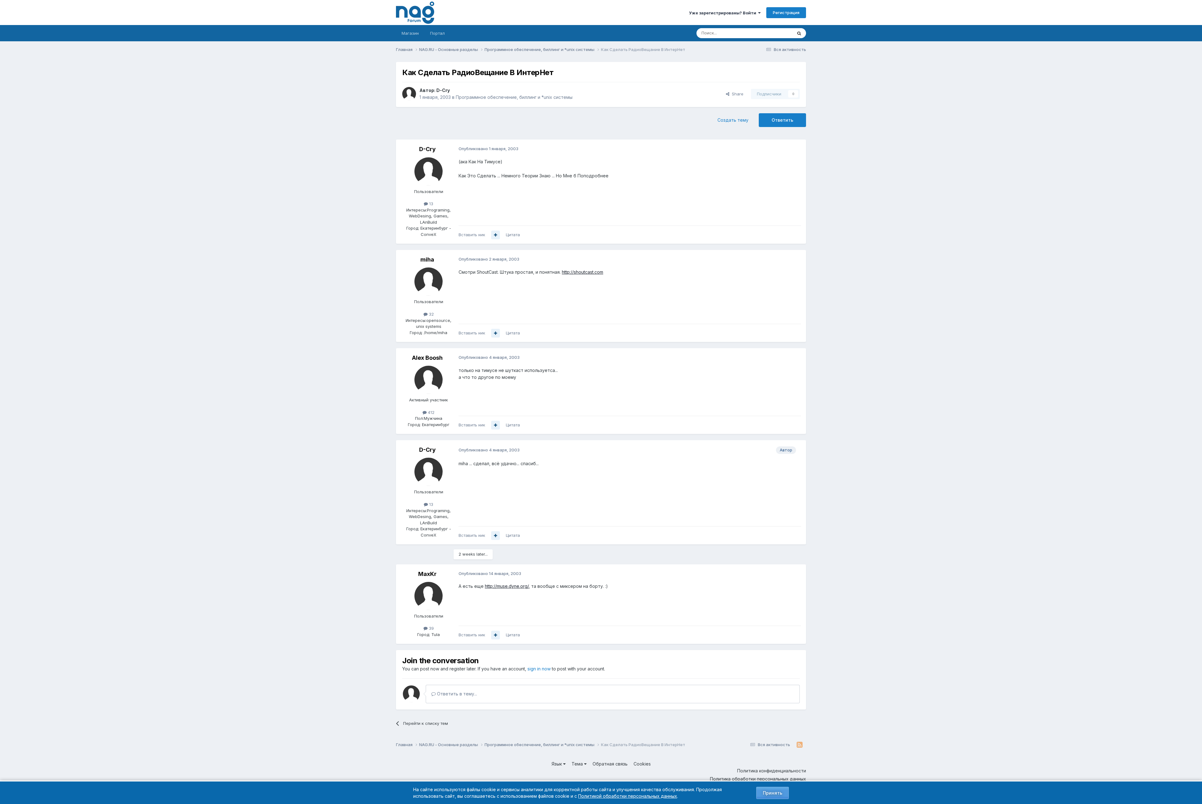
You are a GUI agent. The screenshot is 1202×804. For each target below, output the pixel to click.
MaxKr (427, 574)
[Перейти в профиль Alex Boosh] (428, 380)
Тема (578, 763)
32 (431, 314)
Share (736, 93)
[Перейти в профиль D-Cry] (409, 94)
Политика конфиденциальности (771, 770)
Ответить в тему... (456, 693)
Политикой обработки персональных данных (627, 796)
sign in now (539, 668)
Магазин (410, 33)
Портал (437, 33)
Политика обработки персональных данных (758, 778)
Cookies (642, 763)
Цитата (513, 234)
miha (427, 259)
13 (430, 203)
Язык (557, 763)
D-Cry (443, 90)
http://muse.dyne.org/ (507, 586)
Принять (772, 793)
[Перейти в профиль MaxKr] (428, 596)
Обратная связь (610, 763)
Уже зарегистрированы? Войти (723, 12)
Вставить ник (472, 234)
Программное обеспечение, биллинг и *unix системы (514, 97)
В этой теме (773, 33)
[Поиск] (799, 33)
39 (431, 628)
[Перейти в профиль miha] (428, 281)
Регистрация (786, 12)
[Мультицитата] (495, 235)
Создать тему (732, 120)
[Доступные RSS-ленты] (799, 744)
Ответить (782, 120)
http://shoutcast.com (582, 272)
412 (430, 412)
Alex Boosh (427, 357)
